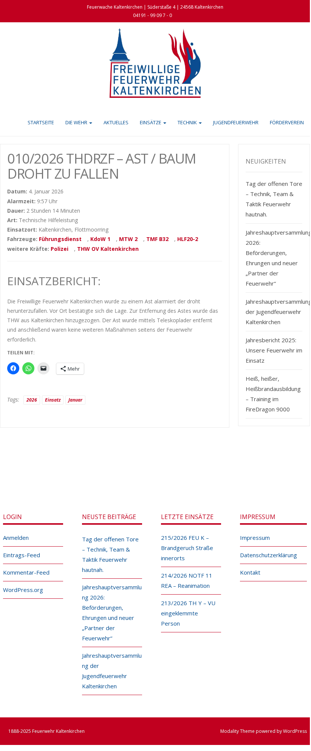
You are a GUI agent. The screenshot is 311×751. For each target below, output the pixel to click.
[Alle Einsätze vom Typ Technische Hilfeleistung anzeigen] (81, 220)
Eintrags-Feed (21, 555)
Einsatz (52, 400)
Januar (75, 400)
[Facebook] (146, 469)
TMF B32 (157, 239)
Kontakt (250, 572)
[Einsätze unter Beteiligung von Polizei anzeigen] (72, 249)
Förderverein (287, 122)
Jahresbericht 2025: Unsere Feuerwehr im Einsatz (274, 350)
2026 (31, 400)
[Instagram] (163, 469)
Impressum (255, 537)
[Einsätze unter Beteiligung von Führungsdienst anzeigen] (85, 239)
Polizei (59, 248)
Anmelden (16, 537)
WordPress (295, 731)
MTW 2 (128, 239)
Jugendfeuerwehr (235, 122)
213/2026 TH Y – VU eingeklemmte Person (188, 613)
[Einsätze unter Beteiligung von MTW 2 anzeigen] (141, 239)
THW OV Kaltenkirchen (108, 248)
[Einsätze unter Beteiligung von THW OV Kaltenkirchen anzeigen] (142, 249)
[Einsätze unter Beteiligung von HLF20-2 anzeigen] (202, 239)
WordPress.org (23, 589)
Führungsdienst (60, 239)
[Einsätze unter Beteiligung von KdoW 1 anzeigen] (114, 239)
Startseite (41, 122)
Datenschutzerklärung (268, 555)
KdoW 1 (100, 239)
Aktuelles (116, 122)
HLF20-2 (187, 239)
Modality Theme (237, 731)
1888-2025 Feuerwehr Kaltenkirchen (46, 731)
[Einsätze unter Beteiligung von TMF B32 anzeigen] (172, 239)
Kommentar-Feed (26, 572)
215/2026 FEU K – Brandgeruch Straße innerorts (187, 548)
